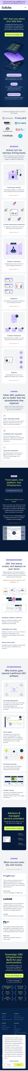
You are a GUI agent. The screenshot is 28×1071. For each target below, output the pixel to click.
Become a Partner (5, 1027)
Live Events (16, 1031)
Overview (4, 1025)
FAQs (15, 1027)
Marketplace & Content (7, 1019)
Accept (19, 1064)
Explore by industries (18, 1019)
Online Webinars (17, 1029)
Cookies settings (14, 1061)
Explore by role (17, 1016)
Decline (9, 1064)
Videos (15, 1034)
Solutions (4, 1016)
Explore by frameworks (19, 1017)
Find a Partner (5, 1029)
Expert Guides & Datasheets (20, 1032)
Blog (15, 1025)
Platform (3, 1017)
